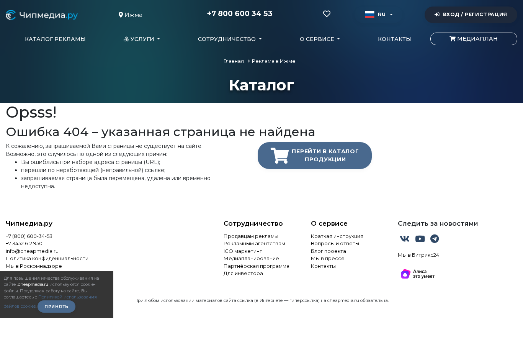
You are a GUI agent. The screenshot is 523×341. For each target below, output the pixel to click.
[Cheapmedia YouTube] (420, 240)
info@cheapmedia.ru (32, 251)
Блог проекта (328, 251)
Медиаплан (477, 38)
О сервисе (329, 223)
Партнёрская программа (256, 266)
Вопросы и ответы (335, 243)
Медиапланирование (251, 258)
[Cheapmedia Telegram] (434, 240)
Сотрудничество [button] (227, 39)
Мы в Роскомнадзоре (34, 266)
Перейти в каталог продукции (325, 155)
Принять (56, 306)
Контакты (394, 39)
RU (382, 14)
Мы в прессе (328, 258)
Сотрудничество (253, 223)
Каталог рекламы (55, 39)
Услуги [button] (142, 39)
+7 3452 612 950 (24, 243)
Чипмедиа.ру (29, 223)
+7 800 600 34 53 (240, 14)
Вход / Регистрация (475, 14)
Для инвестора (243, 273)
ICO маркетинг (243, 251)
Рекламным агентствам (254, 243)
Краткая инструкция (337, 236)
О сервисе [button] (318, 39)
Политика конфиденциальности (47, 258)
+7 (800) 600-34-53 (29, 236)
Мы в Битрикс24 (418, 255)
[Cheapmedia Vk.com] (405, 240)
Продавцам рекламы (251, 236)
